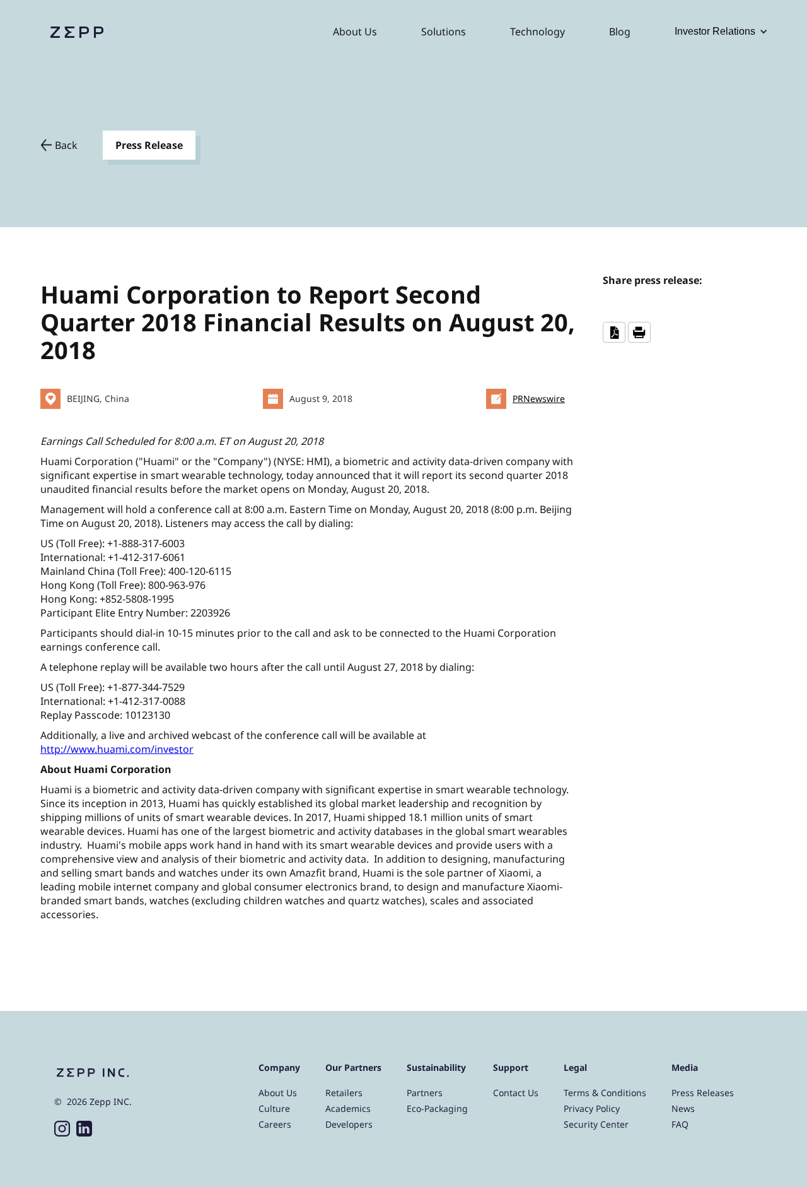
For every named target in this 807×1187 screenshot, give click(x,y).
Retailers (344, 1093)
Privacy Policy (592, 1108)
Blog (619, 31)
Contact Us (515, 1093)
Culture (274, 1108)
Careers (274, 1124)
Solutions (443, 31)
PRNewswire (539, 399)
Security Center (596, 1124)
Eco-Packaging (437, 1108)
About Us (355, 31)
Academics (348, 1108)
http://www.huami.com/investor (117, 749)
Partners (425, 1093)
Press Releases (702, 1093)
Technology (537, 31)
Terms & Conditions (605, 1093)
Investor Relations (715, 31)
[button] (721, 31)
